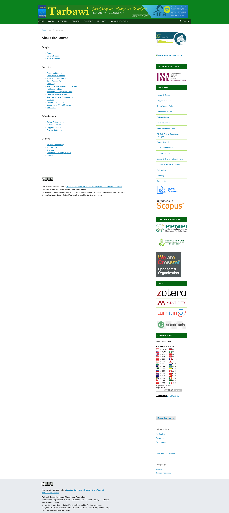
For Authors (160, 438)
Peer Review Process (56, 76)
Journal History (53, 147)
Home (44, 30)
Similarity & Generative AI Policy (170, 159)
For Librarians (161, 442)
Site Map (50, 150)
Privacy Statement (54, 130)
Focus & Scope (163, 95)
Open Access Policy (55, 81)
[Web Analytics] (161, 396)
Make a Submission (165, 418)
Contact (50, 53)
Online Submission (165, 148)
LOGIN (51, 21)
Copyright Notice (54, 127)
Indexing (50, 100)
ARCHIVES (101, 21)
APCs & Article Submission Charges (62, 86)
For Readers (160, 434)
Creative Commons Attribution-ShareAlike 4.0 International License (94, 186)
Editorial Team (53, 56)
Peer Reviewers (163, 123)
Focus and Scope (54, 73)
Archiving (51, 84)
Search (185, 21)
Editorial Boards (163, 117)
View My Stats (173, 396)
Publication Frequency (56, 78)
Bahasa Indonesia (163, 473)
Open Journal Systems (165, 454)
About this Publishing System (59, 153)
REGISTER (63, 21)
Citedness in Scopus (55, 102)
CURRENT (88, 21)
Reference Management (57, 94)
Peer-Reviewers (53, 58)
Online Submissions (55, 122)
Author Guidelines (164, 142)
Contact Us (161, 181)
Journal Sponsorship (55, 145)
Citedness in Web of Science (59, 105)
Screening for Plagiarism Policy (60, 92)
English (159, 469)
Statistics (50, 155)
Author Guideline (54, 125)
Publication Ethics (54, 89)
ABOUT (41, 21)
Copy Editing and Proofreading (60, 97)
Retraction (51, 107)
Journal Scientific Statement (168, 164)
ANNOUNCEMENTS (119, 21)
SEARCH (76, 21)
